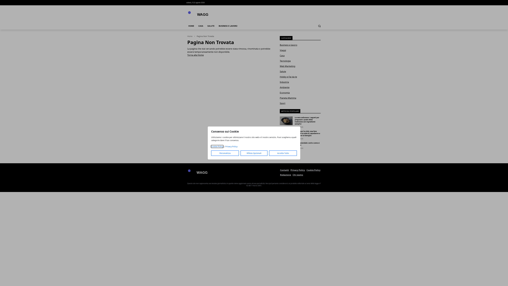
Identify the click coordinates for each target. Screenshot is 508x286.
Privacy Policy (231, 146)
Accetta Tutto (283, 153)
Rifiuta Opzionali (254, 153)
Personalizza (225, 153)
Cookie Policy (217, 146)
